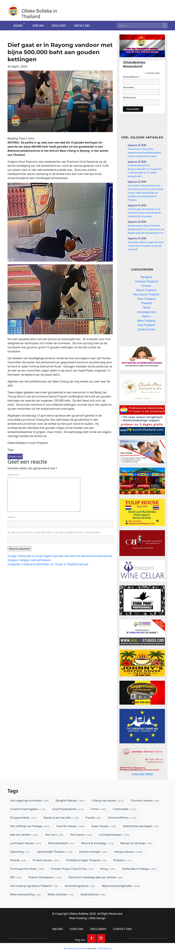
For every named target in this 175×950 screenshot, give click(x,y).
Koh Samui (80, 848)
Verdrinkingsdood (79, 899)
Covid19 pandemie (67, 823)
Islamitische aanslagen (140, 840)
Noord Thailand (146, 290)
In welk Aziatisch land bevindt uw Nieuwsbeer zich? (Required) (54, 532)
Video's (146, 316)
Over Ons (38, 25)
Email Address (131, 76)
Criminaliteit (124, 823)
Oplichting (19, 865)
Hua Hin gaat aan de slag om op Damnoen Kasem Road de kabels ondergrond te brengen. (144, 213)
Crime (98, 823)
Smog (107, 882)
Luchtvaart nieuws (25, 857)
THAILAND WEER (142, 785)
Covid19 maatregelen (27, 823)
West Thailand (146, 321)
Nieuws (18, 25)
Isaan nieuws (103, 840)
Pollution (122, 874)
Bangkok (146, 277)
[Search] (165, 25)
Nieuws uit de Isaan (135, 857)
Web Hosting (78, 932)
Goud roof (15, 456)
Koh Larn (54, 848)
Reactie (14, 474)
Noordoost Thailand (146, 294)
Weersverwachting (25, 908)
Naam (11, 517)
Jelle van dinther (24, 848)
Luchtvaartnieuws (114, 848)
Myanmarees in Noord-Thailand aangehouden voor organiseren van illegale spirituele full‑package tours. (146, 229)
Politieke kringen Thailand (86, 874)
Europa (146, 286)
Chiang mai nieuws (107, 814)
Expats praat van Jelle (61, 831)
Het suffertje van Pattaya (29, 840)
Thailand (146, 303)
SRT (15, 891)
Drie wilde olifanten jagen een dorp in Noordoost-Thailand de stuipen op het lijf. (146, 246)
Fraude (92, 831)
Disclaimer (59, 25)
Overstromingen (92, 865)
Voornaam (128, 87)
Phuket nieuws (46, 874)
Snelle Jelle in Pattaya (139, 882)
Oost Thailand (146, 299)
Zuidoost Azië (146, 329)
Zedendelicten (92, 908)
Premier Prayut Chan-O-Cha (71, 882)
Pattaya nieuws (128, 865)
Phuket (17, 874)
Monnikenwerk (61, 857)
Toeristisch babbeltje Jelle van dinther (95, 891)
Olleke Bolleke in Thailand (39, 13)
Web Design (98, 932)
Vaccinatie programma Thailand (33, 899)
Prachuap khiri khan (26, 882)
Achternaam (129, 97)
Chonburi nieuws (145, 814)
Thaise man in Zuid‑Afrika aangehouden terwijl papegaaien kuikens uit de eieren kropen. (144, 152)
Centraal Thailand (146, 281)
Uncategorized (146, 312)
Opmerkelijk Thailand (54, 865)
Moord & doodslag (97, 857)
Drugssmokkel (23, 831)
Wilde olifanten (60, 908)
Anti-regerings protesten (29, 814)
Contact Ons (82, 25)
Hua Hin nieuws (70, 840)
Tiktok (146, 307)
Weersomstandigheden (120, 899)
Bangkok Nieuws (70, 814)
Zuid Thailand (146, 325)
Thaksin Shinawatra (44, 891)
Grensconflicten (122, 831)
